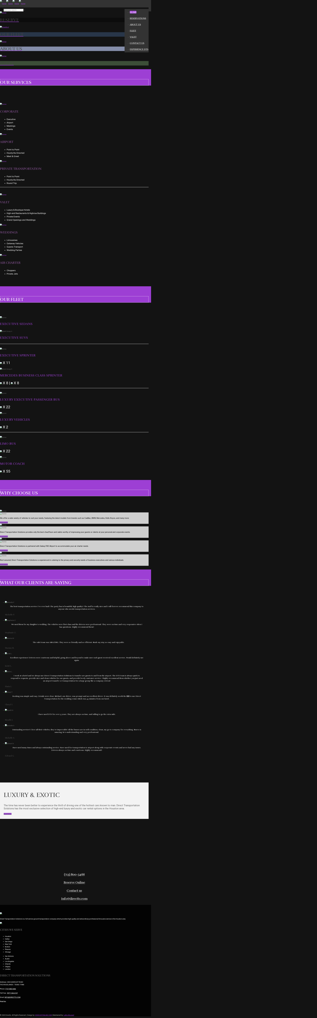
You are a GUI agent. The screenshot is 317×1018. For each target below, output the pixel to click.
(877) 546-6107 (12, 993)
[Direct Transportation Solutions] (12, 3)
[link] (24, 10)
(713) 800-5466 (10, 989)
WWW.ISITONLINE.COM (43, 1015)
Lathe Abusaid (69, 1015)
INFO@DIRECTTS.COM (12, 997)
